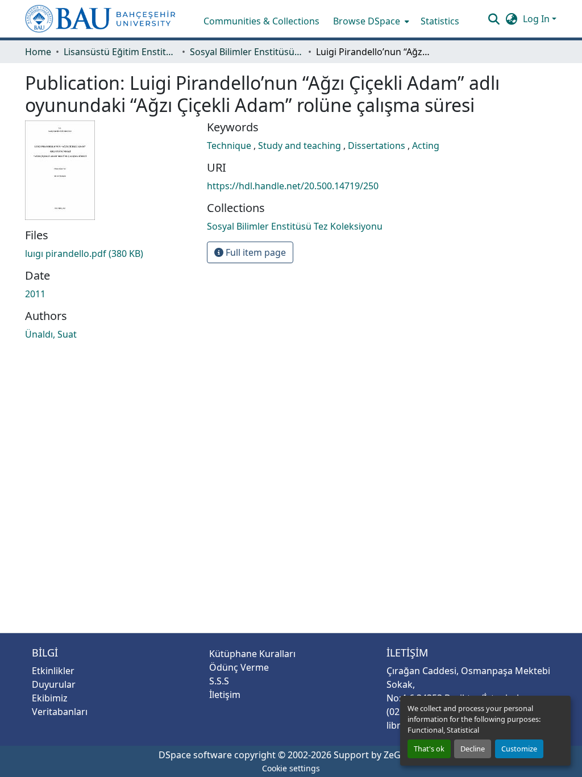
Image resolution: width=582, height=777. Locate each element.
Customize (519, 748)
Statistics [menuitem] (440, 21)
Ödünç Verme (239, 667)
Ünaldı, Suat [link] (51, 334)
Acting (425, 145)
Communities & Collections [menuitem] (261, 21)
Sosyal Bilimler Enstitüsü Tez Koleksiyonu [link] (247, 51)
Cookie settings (291, 768)
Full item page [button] (254, 252)
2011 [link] (35, 294)
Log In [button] (537, 19)
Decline (472, 748)
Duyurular (54, 684)
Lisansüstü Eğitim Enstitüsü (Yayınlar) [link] (120, 51)
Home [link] (38, 51)
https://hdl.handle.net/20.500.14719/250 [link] (293, 186)
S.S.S (219, 681)
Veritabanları (60, 711)
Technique (230, 145)
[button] (100, 19)
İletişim (224, 694)
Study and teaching (300, 145)
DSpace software (195, 755)
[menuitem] (370, 21)
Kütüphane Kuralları (252, 653)
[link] (109, 253)
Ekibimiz (50, 698)
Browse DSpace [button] (366, 21)
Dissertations (378, 145)
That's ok (429, 748)
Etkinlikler (53, 670)
